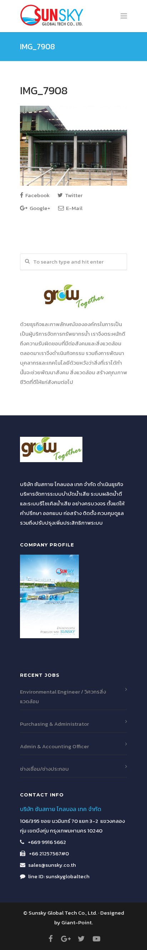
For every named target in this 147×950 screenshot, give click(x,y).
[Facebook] (51, 939)
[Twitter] (81, 939)
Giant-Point (76, 922)
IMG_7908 (44, 90)
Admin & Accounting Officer (54, 746)
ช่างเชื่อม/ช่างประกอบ (44, 769)
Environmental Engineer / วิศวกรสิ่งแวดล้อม (63, 696)
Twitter (73, 195)
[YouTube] (97, 939)
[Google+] (66, 939)
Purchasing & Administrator (54, 724)
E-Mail (73, 208)
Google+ (39, 208)
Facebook (37, 195)
